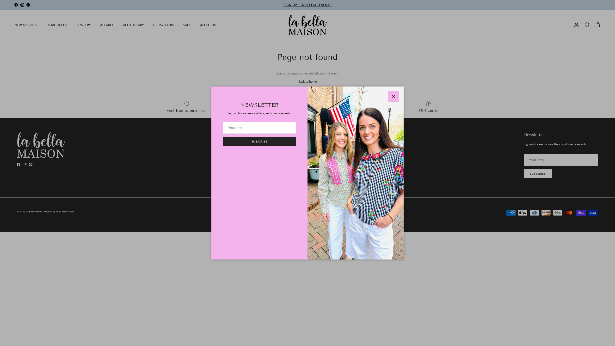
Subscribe (259, 141)
